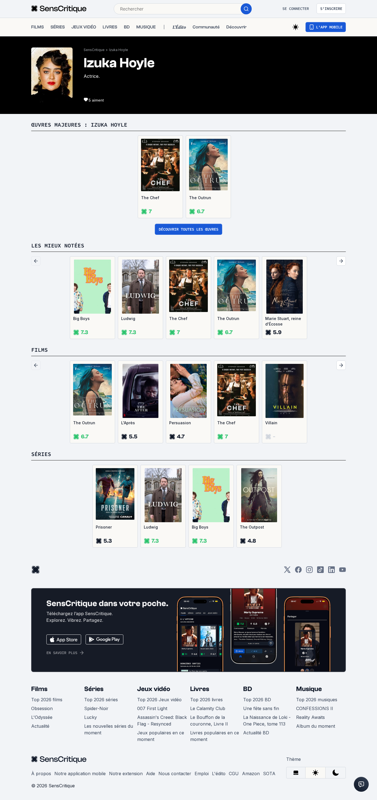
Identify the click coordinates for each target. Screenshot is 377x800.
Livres (199, 689)
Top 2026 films (46, 699)
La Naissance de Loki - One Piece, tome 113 (267, 720)
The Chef (150, 197)
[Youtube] (342, 571)
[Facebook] (298, 571)
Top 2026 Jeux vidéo (159, 699)
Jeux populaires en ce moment (160, 736)
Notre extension (126, 773)
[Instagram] (309, 571)
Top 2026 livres (206, 699)
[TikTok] (320, 571)
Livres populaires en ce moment (214, 736)
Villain (271, 422)
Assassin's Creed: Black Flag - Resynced (162, 720)
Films (39, 689)
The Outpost (252, 527)
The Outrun (200, 197)
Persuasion (180, 422)
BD (247, 689)
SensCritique (94, 50)
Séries (93, 689)
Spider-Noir (96, 708)
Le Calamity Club (207, 708)
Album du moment (315, 726)
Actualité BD (256, 732)
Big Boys (81, 318)
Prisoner (104, 527)
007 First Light (152, 708)
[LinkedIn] (331, 571)
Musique (309, 689)
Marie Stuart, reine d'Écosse (283, 321)
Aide (150, 773)
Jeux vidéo (153, 689)
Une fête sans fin (261, 708)
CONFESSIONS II (314, 708)
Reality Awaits (310, 717)
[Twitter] (287, 571)
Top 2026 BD (257, 699)
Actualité (40, 726)
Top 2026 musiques (316, 699)
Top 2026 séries (101, 699)
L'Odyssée (41, 717)
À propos (41, 773)
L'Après (128, 422)
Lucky (90, 717)
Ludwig (128, 318)
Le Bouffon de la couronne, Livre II (209, 720)
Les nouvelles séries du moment (108, 729)
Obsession (42, 708)
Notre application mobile (80, 773)
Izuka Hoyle (118, 50)
